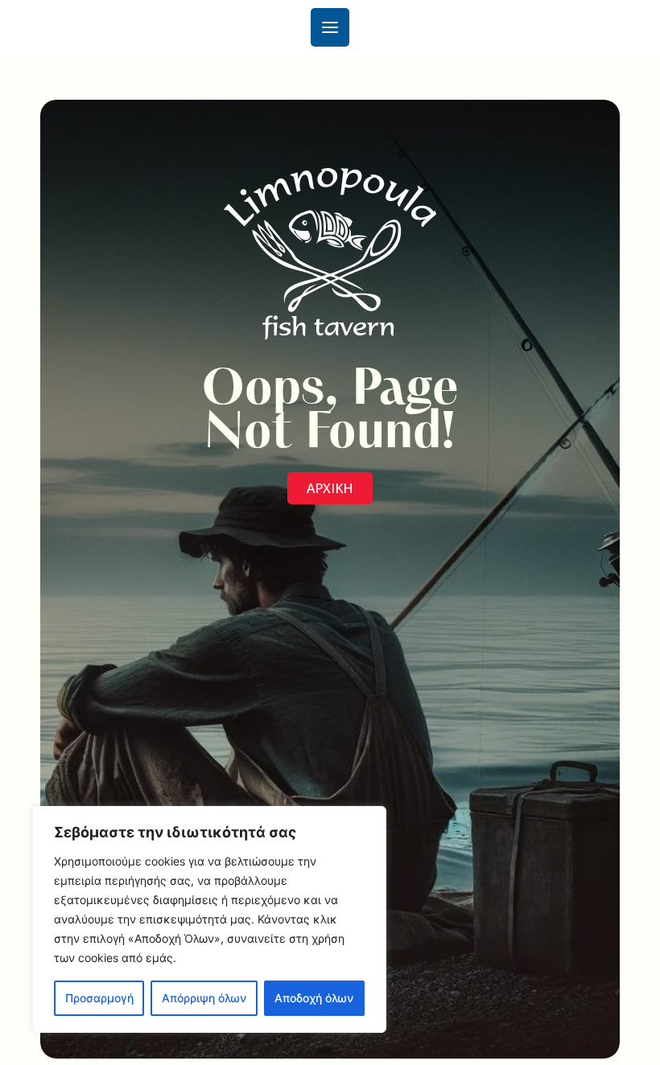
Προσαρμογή (99, 998)
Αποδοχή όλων (313, 998)
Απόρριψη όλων (204, 998)
